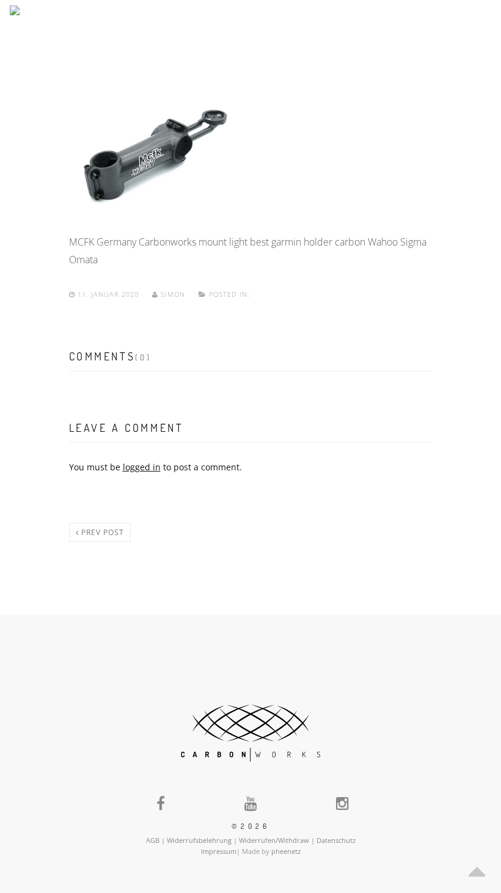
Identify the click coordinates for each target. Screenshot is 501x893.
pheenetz (286, 851)
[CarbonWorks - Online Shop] (71, 23)
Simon (173, 294)
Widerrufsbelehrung (199, 840)
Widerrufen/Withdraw (274, 840)
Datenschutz (336, 840)
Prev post (101, 532)
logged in (142, 467)
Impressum (218, 851)
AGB (152, 840)
